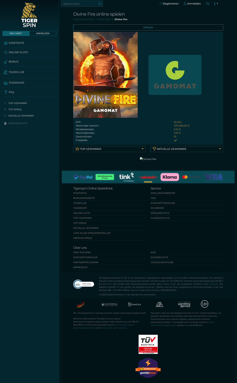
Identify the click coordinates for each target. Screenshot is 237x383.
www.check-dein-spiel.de (113, 328)
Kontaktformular (163, 203)
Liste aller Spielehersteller (91, 233)
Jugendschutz (160, 218)
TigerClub (16, 72)
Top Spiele (15, 109)
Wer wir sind (82, 252)
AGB (153, 252)
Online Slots (18, 52)
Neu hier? (16, 33)
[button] (138, 181)
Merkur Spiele (82, 238)
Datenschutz (159, 257)
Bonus (13, 61)
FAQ (11, 92)
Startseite (16, 42)
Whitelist (213, 284)
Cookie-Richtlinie (162, 262)
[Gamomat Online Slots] (175, 74)
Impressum (80, 267)
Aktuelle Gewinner (21, 115)
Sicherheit (157, 208)
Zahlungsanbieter (163, 193)
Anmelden (194, 3)
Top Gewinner (17, 103)
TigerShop (16, 82)
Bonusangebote (84, 198)
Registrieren (170, 3)
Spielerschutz (17, 123)
